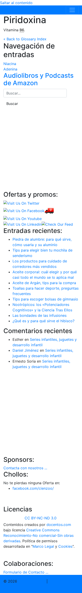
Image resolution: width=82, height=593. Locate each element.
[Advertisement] (41, 148)
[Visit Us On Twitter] (21, 203)
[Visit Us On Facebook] (23, 210)
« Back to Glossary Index (24, 39)
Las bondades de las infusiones (40, 315)
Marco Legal (43, 546)
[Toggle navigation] (72, 10)
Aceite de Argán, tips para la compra (44, 283)
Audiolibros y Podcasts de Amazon (38, 79)
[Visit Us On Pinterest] (49, 210)
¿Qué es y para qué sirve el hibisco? (43, 321)
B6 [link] (22, 30)
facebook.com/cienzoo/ (33, 488)
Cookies (65, 546)
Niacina (9, 63)
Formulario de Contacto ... (25, 572)
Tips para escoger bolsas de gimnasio (45, 299)
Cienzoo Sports (20, 10)
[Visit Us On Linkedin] (22, 224)
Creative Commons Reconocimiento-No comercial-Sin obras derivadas (38, 535)
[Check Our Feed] (57, 224)
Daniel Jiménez (26, 350)
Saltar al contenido (16, 2)
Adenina (10, 69)
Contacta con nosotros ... (25, 468)
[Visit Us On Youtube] (22, 218)
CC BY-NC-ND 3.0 (40, 518)
